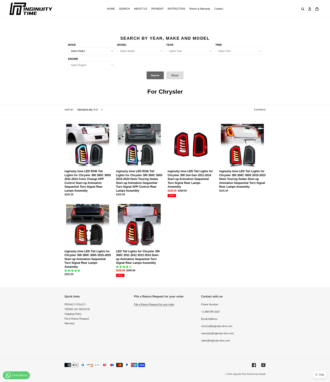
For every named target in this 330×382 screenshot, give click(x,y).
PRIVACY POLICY (75, 304)
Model (122, 44)
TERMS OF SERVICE (77, 309)
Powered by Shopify (256, 374)
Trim (218, 44)
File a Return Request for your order (154, 304)
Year (169, 44)
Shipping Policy (73, 313)
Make (72, 44)
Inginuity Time (239, 374)
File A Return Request (76, 318)
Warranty (69, 323)
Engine (73, 58)
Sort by (68, 110)
